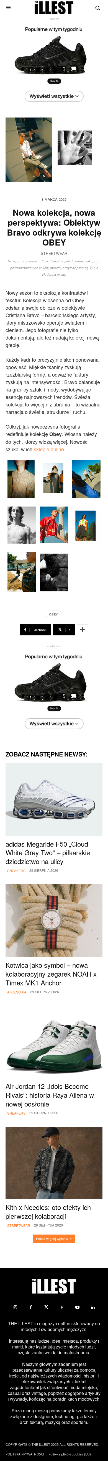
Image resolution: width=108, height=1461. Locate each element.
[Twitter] (46, 1307)
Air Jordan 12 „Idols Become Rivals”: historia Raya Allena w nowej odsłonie (50, 1094)
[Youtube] (77, 1307)
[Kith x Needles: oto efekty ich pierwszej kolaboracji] (54, 1163)
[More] (82, 629)
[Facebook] (31, 1307)
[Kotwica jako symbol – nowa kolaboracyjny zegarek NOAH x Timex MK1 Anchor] (54, 920)
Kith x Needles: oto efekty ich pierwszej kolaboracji (48, 1211)
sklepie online (49, 449)
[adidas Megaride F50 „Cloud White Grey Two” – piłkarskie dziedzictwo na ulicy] (54, 799)
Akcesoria (16, 992)
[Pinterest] (62, 1307)
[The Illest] (54, 7)
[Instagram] (15, 1307)
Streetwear (54, 253)
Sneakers (16, 870)
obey (53, 614)
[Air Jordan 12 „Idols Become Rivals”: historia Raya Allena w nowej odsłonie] (54, 1042)
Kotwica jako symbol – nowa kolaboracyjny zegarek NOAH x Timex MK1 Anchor (51, 973)
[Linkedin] (93, 1307)
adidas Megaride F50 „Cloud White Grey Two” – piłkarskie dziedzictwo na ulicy (48, 852)
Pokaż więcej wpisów (52, 1238)
